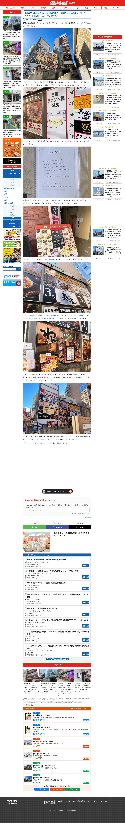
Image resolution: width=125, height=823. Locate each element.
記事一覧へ (57, 523)
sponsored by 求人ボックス (44, 555)
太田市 (5, 200)
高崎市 (72, 3)
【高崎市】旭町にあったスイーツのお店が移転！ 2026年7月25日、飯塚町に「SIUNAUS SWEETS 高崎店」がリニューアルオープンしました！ (12, 108)
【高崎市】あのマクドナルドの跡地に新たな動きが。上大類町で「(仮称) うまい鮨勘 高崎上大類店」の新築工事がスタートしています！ (113, 82)
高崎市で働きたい (30, 555)
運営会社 (54, 801)
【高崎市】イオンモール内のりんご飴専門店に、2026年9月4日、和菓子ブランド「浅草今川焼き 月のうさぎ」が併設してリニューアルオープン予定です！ (12, 60)
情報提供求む (64, 801)
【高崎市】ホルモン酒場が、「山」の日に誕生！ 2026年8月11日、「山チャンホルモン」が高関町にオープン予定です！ (113, 251)
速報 (105, 8)
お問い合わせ (89, 801)
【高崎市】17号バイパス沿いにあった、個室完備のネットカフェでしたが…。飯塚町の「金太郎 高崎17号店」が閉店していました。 (113, 64)
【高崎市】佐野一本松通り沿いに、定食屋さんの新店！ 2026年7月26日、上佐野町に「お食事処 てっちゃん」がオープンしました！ (113, 192)
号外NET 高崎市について (53, 803)
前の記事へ (35, 523)
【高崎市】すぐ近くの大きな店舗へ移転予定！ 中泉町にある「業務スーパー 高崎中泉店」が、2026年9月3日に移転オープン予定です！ (113, 233)
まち (78, 8)
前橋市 (5, 191)
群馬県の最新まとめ (9, 188)
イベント (96, 8)
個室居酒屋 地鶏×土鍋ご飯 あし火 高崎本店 (40, 318)
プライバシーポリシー (102, 801)
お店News (55, 8)
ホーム (48, 801)
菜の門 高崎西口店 (53, 315)
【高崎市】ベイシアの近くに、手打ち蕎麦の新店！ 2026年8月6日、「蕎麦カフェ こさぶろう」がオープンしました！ (113, 133)
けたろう (34, 705)
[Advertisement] (107, 22)
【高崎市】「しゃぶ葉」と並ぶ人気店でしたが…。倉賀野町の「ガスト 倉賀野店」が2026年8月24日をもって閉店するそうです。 (113, 47)
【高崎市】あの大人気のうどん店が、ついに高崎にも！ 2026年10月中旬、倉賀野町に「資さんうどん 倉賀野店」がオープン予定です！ (113, 174)
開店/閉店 (43, 8)
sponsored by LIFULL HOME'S (80, 708)
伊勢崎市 (6, 197)
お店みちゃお (67, 8)
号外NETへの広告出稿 (76, 801)
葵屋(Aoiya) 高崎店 (36, 315)
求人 (33, 8)
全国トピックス (10, 8)
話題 (86, 8)
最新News (24, 8)
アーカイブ (116, 8)
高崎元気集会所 (49, 259)
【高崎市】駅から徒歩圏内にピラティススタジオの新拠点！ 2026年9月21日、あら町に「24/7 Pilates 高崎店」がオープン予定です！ (12, 34)
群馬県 (40, 20)
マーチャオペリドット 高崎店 (34, 82)
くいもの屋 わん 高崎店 (76, 315)
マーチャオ (28, 374)
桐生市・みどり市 (8, 203)
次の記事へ (79, 523)
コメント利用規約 (87, 517)
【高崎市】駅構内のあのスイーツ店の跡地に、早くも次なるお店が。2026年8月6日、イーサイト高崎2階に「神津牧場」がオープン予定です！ (113, 99)
